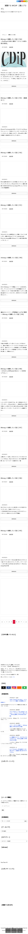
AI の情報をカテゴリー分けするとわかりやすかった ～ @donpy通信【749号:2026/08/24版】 (18, 738)
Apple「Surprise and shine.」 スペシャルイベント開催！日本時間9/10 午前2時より (14, 701)
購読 (3, 810)
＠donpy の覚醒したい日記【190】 (12, 258)
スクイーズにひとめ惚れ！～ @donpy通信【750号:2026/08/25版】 (18, 725)
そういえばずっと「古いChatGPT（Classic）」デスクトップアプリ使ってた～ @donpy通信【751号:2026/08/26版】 (18, 714)
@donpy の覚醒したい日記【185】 (12, 531)
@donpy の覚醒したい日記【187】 (12, 428)
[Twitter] (18, 1)
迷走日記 (11, 47)
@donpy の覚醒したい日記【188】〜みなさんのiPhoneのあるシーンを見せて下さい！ (13, 371)
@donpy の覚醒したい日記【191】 (12, 205)
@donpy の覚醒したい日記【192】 (12, 153)
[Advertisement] (15, 24)
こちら (13, 677)
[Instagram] (22, 1)
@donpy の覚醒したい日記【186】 (12, 478)
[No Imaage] (14, 60)
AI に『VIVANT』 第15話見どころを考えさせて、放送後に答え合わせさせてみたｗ (18, 751)
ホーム (4, 34)
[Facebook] (20, 1)
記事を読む (14, 86)
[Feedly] (26, 1)
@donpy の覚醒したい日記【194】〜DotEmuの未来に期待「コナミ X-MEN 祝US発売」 (13, 41)
